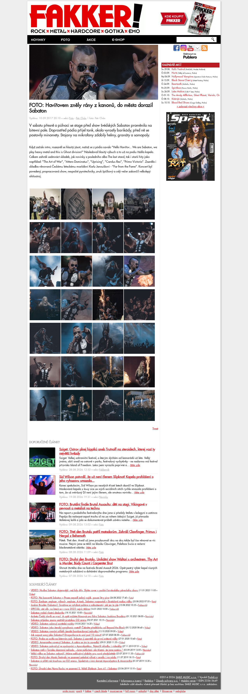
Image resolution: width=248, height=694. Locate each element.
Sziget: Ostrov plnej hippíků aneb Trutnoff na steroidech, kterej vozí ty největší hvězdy (107, 451)
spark (79, 691)
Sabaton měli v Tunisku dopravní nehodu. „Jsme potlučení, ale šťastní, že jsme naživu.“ (77, 650)
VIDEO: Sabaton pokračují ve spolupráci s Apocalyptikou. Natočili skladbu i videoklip (76, 646)
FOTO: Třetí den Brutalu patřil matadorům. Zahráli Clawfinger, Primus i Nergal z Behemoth (108, 534)
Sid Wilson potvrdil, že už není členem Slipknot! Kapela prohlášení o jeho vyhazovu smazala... (106, 479)
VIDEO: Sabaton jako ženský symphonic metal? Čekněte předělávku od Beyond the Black (78, 627)
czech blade (100, 691)
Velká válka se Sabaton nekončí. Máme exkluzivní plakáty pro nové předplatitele (73, 653)
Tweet (155, 428)
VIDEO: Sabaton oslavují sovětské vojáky (52, 623)
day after (154, 691)
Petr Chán (81, 118)
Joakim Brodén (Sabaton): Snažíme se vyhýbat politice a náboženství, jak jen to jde (74, 605)
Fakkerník (104, 469)
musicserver (116, 691)
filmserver (167, 691)
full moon (130, 691)
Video (31, 594)
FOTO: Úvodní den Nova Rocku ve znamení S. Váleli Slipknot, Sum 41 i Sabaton (74, 668)
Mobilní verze (188, 680)
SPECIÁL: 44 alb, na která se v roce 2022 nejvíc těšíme (60, 609)
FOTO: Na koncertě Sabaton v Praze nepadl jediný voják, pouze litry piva (70, 597)
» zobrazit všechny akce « (190, 106)
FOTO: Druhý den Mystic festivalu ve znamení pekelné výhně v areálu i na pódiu (73, 657)
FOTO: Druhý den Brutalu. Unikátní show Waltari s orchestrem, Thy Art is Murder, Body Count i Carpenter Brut (108, 561)
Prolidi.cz (213, 677)
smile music (69, 691)
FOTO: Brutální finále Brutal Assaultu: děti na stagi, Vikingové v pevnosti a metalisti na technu (103, 506)
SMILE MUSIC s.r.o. (186, 677)
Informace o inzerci (131, 680)
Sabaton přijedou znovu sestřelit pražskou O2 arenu (58, 620)
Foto (71, 118)
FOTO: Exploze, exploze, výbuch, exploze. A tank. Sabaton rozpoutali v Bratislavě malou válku (81, 601)
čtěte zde (135, 465)
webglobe (180, 691)
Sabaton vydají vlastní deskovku (47, 612)
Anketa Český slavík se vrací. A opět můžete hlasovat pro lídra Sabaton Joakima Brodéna (78, 616)
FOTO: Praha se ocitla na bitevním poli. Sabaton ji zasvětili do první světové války (74, 638)
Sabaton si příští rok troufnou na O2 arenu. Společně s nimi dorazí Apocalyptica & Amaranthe (81, 661)
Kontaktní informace (107, 680)
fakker (88, 691)
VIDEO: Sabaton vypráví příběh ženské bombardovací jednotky (65, 631)
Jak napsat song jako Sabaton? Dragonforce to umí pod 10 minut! (66, 635)
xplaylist (142, 691)
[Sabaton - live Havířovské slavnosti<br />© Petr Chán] (45, 218)
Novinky (103, 497)
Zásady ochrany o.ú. (167, 680)
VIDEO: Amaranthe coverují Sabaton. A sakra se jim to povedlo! (65, 642)
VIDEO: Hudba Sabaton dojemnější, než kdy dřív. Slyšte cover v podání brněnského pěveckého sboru (84, 590)
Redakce (149, 680)
